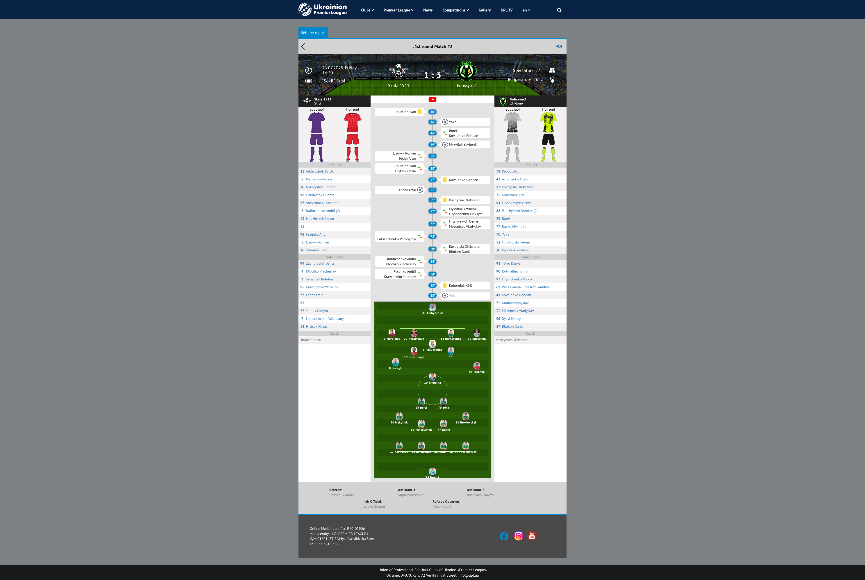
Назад (303, 46)
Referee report (313, 32)
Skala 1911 (399, 85)
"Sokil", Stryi (333, 80)
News (428, 10)
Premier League (397, 10)
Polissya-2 (466, 85)
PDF (559, 46)
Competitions (454, 10)
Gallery (485, 10)
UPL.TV (507, 10)
